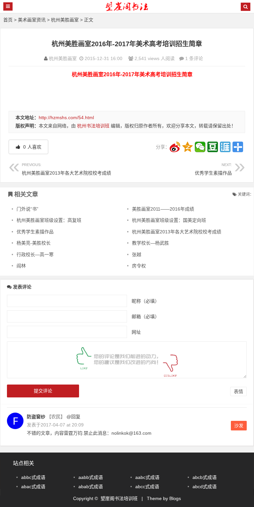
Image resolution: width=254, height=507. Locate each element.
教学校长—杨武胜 (150, 243)
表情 (238, 391)
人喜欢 (31, 147)
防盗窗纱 (36, 416)
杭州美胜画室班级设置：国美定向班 (169, 220)
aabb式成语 (90, 477)
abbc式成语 (33, 477)
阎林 (21, 265)
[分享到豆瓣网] (212, 147)
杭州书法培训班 (93, 125)
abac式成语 (33, 486)
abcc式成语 (147, 486)
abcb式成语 (204, 477)
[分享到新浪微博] (175, 147)
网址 (136, 331)
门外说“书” (27, 209)
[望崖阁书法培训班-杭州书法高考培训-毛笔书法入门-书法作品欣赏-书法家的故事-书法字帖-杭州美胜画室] (127, 9)
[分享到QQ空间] (187, 147)
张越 (136, 254)
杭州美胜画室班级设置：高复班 (49, 220)
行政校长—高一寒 (35, 254)
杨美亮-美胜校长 (34, 243)
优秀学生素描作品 (213, 169)
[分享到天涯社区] (225, 147)
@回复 (72, 416)
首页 (8, 19)
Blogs (175, 498)
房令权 (139, 265)
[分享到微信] (200, 147)
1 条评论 (194, 58)
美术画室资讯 (32, 19)
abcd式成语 (204, 486)
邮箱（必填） (145, 316)
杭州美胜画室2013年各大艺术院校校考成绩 (66, 169)
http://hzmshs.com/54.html (66, 117)
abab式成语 (90, 486)
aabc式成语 (147, 477)
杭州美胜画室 (65, 19)
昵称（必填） (145, 300)
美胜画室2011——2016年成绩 (163, 209)
